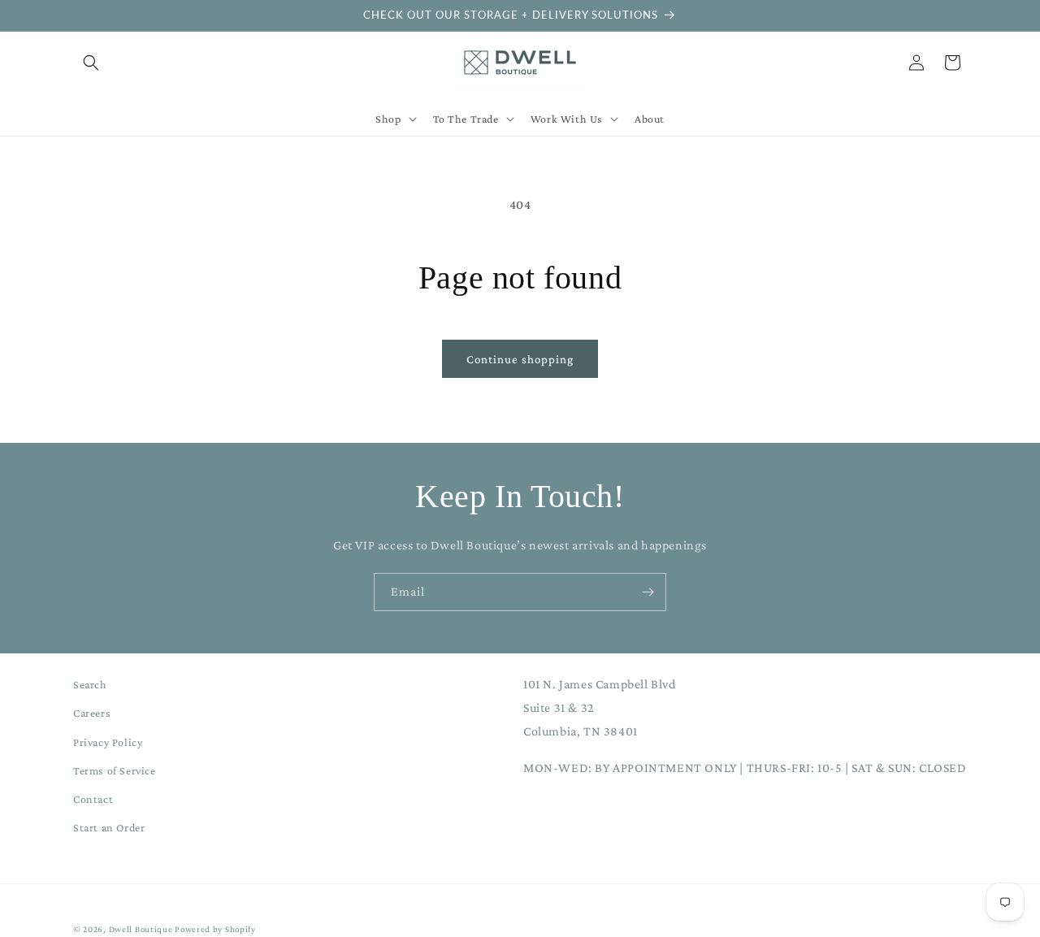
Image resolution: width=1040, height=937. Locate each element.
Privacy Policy (107, 741)
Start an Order (109, 827)
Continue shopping (520, 359)
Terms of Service (114, 770)
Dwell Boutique (141, 929)
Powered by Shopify (215, 929)
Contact (93, 798)
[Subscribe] (647, 592)
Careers (91, 713)
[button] (91, 62)
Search (90, 684)
